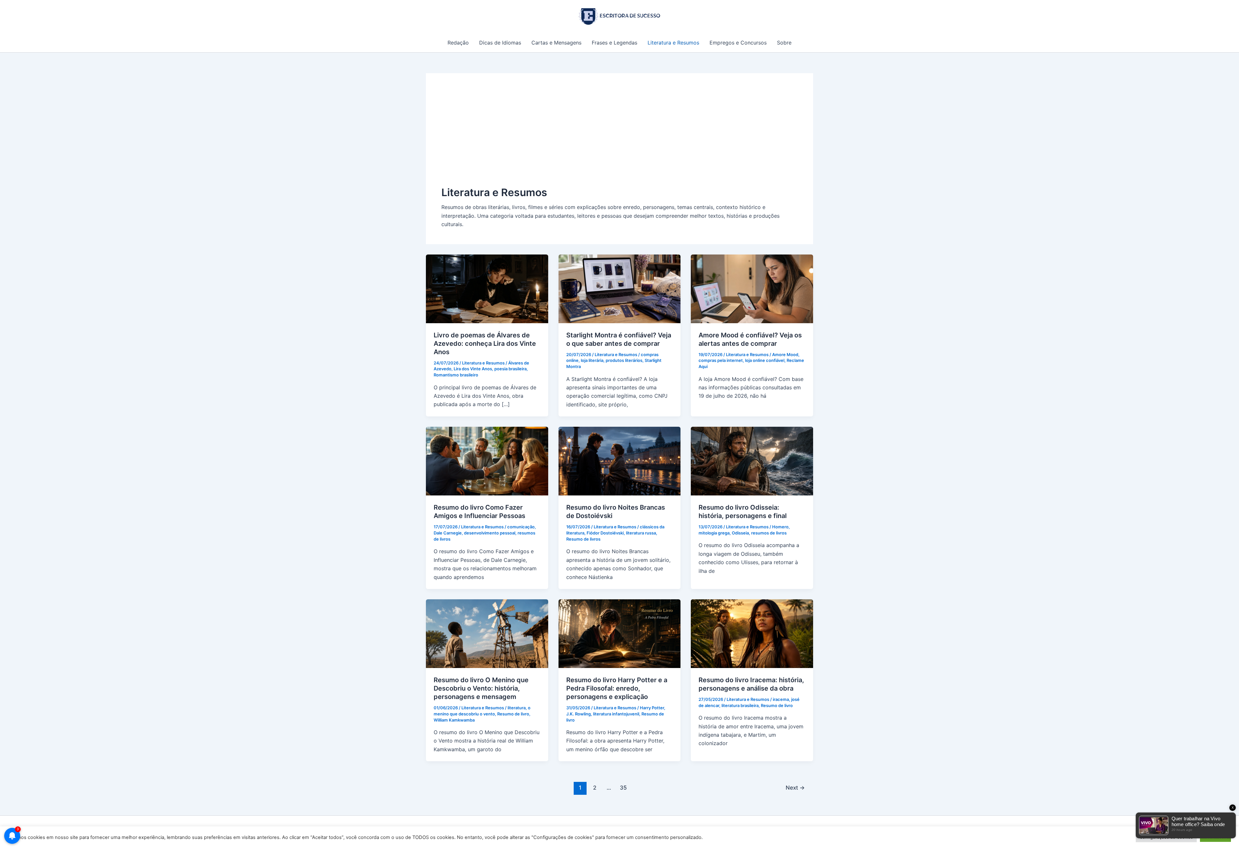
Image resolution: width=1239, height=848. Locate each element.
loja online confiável (764, 360)
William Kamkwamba (454, 720)
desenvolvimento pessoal (489, 532)
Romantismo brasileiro (456, 374)
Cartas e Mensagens (556, 42)
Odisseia (740, 532)
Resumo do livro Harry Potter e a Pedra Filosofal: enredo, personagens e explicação (616, 688)
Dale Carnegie (448, 532)
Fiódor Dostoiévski (605, 532)
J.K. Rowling (578, 713)
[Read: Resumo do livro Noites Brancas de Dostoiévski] (620, 460)
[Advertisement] (619, 137)
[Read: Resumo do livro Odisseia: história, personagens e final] (752, 460)
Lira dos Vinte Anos (473, 368)
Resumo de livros (583, 539)
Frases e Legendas (614, 42)
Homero (780, 526)
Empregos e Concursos (738, 42)
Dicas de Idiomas (500, 42)
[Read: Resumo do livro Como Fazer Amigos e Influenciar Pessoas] (487, 460)
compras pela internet (721, 360)
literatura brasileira (740, 705)
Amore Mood (785, 354)
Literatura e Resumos (673, 42)
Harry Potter (652, 707)
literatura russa (641, 532)
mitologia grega (714, 532)
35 (623, 787)
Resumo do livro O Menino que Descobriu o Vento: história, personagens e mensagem (481, 688)
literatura (517, 707)
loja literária (592, 360)
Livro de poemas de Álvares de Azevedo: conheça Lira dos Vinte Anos (485, 343)
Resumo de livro (513, 713)
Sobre (784, 42)
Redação (458, 42)
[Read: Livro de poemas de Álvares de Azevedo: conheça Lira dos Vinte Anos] (487, 288)
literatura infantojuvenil (616, 713)
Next (795, 787)
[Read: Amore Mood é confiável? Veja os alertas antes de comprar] (752, 288)
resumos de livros (769, 532)
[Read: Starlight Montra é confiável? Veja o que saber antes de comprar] (620, 288)
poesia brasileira (510, 368)
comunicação (521, 526)
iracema (781, 699)
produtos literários (624, 360)
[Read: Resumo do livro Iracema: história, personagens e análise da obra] (752, 633)
